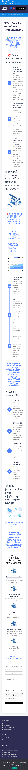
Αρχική (3, 14)
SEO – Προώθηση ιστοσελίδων (14, 595)
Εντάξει (14, 767)
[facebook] (11, 8)
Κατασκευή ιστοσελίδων (14, 577)
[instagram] (14, 8)
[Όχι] (26, 764)
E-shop (14, 612)
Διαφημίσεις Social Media (14, 630)
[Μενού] (3, 12)
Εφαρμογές (14, 647)
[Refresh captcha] (22, 694)
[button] (21, 8)
